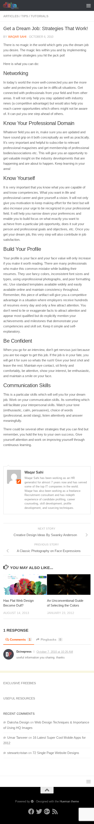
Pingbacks (51, 639)
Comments (20, 639)
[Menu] (88, 5)
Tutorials (39, 16)
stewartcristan (17, 753)
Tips (24, 16)
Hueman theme (69, 801)
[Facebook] (31, 812)
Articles (11, 16)
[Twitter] (39, 812)
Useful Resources (19, 698)
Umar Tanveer (17, 737)
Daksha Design (18, 722)
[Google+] (47, 812)
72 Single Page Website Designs (56, 753)
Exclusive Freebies (19, 683)
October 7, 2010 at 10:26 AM (55, 651)
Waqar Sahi (17, 36)
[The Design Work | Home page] (13, 5)
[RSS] (55, 812)
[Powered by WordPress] (32, 801)
